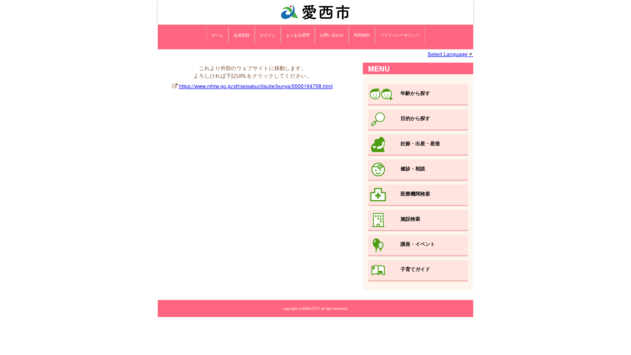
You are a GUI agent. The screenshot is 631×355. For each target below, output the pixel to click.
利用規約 (362, 35)
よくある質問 (298, 35)
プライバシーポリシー (400, 35)
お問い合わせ (332, 35)
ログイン (268, 35)
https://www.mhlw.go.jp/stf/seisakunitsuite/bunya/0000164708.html (256, 85)
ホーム (217, 35)
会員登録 (241, 35)
